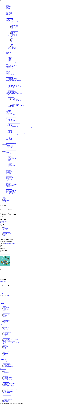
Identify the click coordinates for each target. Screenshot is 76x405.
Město (2, 303)
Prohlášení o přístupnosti (7, 399)
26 (4, 295)
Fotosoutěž (5, 229)
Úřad (1, 325)
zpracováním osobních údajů (10, 243)
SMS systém (5, 235)
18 (2, 293)
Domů (1, 210)
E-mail (2, 245)
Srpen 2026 (3, 281)
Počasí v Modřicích (6, 232)
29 (8, 295)
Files (4, 210)
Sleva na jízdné (5, 228)
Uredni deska (8, 210)
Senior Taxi (5, 227)
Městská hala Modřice (7, 230)
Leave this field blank (4, 250)
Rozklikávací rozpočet (7, 233)
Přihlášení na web (6, 401)
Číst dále (2, 222)
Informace (3, 369)
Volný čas (3, 359)
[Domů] (2, 0)
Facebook (5, 207)
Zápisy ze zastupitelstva (7, 236)
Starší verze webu (6, 400)
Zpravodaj (5, 234)
